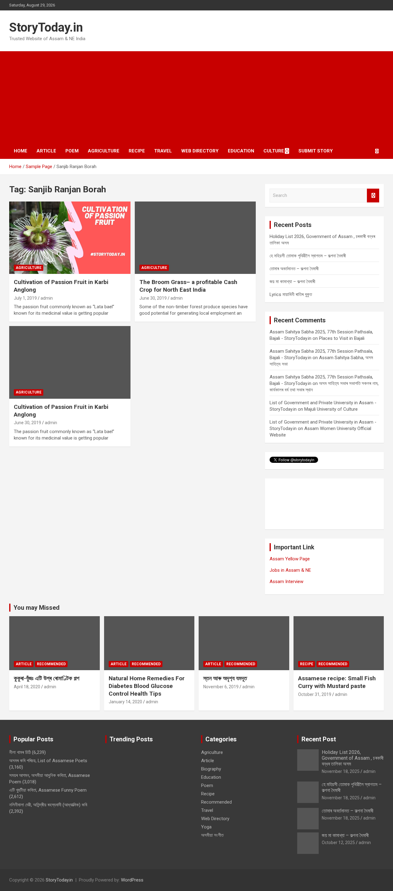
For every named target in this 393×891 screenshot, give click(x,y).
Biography (211, 769)
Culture (273, 151)
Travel (163, 151)
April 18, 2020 (27, 686)
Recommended (51, 664)
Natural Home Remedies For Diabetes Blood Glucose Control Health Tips (147, 686)
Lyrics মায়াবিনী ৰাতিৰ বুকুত (291, 294)
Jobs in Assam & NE (290, 570)
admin (47, 298)
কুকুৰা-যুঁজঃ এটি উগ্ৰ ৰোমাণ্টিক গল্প (46, 678)
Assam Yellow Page (290, 559)
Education (241, 151)
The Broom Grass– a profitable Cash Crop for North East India (188, 285)
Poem (72, 151)
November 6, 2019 (221, 686)
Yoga (206, 827)
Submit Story (315, 151)
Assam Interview (286, 581)
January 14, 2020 (125, 701)
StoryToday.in (46, 27)
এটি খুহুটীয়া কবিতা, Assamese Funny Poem (48, 790)
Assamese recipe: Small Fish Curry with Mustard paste (337, 682)
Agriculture (103, 151)
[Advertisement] (196, 97)
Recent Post (319, 739)
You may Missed (37, 607)
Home (20, 151)
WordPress (132, 880)
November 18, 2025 (341, 771)
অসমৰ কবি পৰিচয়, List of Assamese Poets (48, 760)
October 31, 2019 (314, 694)
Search (373, 195)
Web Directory (200, 151)
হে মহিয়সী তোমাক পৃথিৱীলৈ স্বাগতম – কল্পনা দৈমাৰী (308, 256)
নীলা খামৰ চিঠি (20, 752)
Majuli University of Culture (331, 409)
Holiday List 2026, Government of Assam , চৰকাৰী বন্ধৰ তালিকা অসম (352, 758)
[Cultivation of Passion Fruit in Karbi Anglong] (70, 237)
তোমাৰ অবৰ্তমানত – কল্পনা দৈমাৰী (294, 268)
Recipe (137, 151)
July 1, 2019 (25, 298)
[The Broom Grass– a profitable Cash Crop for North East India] (195, 237)
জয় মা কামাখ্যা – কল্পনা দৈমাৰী (292, 281)
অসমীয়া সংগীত (212, 835)
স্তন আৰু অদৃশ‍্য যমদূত (225, 678)
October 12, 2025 (338, 842)
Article (46, 151)
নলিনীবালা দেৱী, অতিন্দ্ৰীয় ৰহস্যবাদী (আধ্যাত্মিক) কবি (48, 805)
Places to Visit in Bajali (341, 338)
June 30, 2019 (153, 298)
